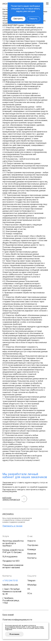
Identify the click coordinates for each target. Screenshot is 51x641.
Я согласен (14, 634)
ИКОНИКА (7, 3)
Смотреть (18, 19)
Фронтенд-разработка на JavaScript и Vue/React (13, 543)
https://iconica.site (15, 50)
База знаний (8, 615)
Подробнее (8, 629)
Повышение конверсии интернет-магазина (12, 566)
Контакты (32, 558)
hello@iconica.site (10, 585)
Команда (31, 550)
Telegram (31, 581)
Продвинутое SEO (11, 561)
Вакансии (31, 554)
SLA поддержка (9, 557)
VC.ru (29, 593)
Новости (31, 541)
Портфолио (32, 545)
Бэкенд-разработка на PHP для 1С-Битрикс (13, 551)
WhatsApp (32, 585)
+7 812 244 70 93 (10, 581)
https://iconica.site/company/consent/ (24, 460)
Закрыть (33, 19)
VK (28, 589)
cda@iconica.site (15, 274)
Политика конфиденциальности (17, 620)
